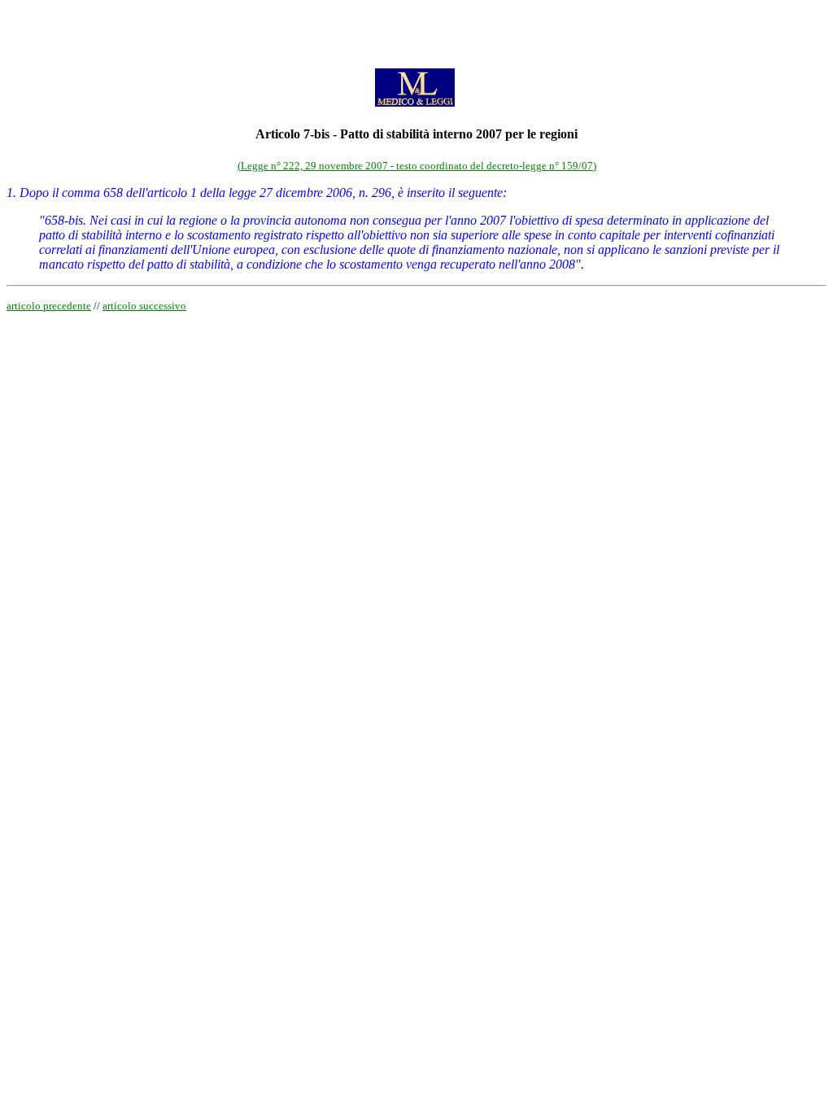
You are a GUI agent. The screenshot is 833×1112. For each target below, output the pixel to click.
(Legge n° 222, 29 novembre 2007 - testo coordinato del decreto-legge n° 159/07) (417, 166)
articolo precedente (49, 306)
